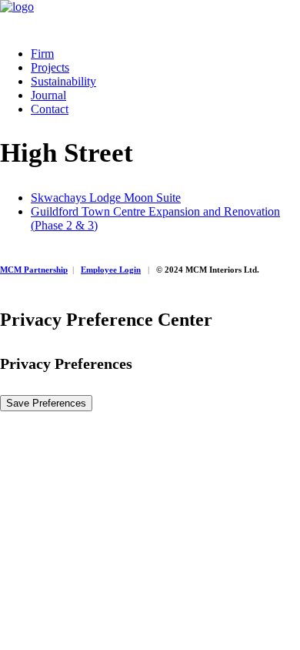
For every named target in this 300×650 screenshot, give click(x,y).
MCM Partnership (34, 269)
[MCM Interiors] (150, 17)
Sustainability (63, 81)
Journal (48, 95)
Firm (42, 53)
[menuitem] (165, 54)
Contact (49, 109)
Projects (50, 67)
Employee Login (111, 269)
